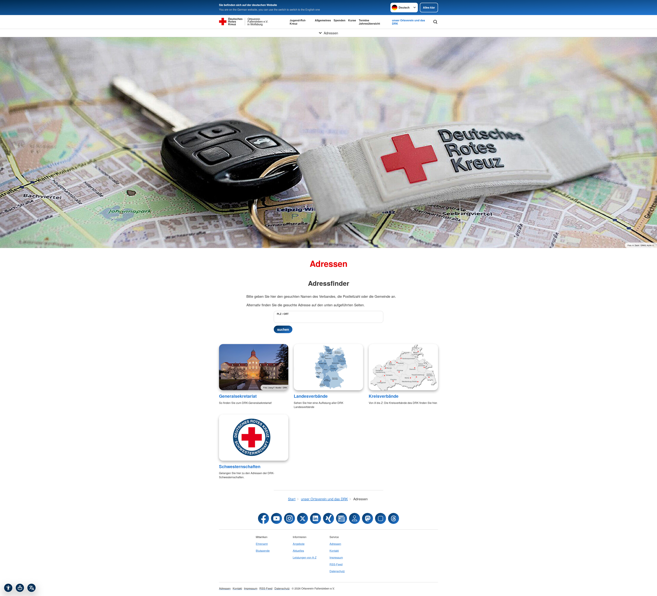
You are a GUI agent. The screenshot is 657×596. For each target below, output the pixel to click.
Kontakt (334, 551)
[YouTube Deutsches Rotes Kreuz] (276, 518)
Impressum (336, 557)
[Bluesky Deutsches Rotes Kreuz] (380, 518)
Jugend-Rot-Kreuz (298, 21)
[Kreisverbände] (403, 367)
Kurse (352, 20)
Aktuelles (298, 551)
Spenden (339, 20)
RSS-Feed (336, 564)
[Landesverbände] (328, 367)
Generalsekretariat (238, 396)
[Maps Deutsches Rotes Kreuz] (354, 518)
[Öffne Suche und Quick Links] (435, 22)
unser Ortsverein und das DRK (408, 21)
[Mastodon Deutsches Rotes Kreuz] (367, 518)
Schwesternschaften (239, 466)
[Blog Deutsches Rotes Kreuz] (341, 518)
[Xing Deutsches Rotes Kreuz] (328, 518)
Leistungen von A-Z (305, 557)
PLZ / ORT (283, 314)
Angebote (299, 544)
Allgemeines (323, 20)
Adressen (335, 544)
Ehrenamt (262, 544)
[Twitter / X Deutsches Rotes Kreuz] (302, 518)
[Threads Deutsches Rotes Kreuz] (393, 518)
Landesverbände (311, 396)
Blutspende (263, 551)
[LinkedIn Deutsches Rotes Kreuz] (315, 518)
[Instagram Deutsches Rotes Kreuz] (289, 518)
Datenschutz (337, 571)
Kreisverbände (383, 396)
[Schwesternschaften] (253, 437)
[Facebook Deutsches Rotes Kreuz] (263, 518)
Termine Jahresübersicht (369, 21)
